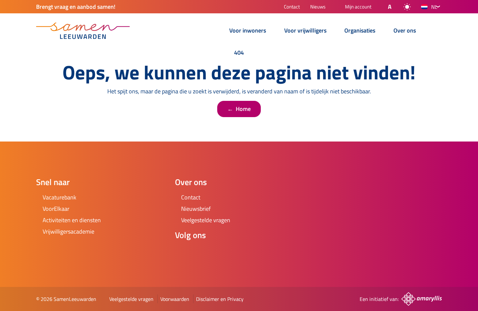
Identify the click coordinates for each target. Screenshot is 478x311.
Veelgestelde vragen (131, 299)
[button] (384, 6)
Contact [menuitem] (292, 7)
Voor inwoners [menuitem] (247, 31)
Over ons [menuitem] (404, 31)
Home (239, 108)
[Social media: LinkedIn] (219, 252)
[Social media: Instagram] (201, 252)
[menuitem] (215, 31)
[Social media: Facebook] (183, 252)
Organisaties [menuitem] (359, 31)
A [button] (390, 6)
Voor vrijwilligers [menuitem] (305, 31)
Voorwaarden (174, 299)
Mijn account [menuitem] (358, 7)
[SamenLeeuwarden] (83, 31)
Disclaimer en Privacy (220, 299)
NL (434, 7)
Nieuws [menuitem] (317, 7)
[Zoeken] (437, 31)
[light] (407, 7)
